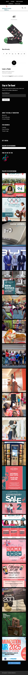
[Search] (21, 8)
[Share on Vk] (18, 54)
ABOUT (7, 1)
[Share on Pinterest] (9, 54)
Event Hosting (5, 129)
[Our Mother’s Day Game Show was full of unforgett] (14, 356)
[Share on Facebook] (3, 54)
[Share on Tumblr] (15, 54)
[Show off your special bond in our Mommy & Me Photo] (14, 575)
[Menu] (25, 8)
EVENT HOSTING (19, 1)
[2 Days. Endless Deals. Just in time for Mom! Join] (14, 502)
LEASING (12, 1)
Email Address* (6, 93)
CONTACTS (11, 3)
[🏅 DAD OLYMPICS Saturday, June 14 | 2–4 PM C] (14, 209)
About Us (4, 115)
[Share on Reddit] (21, 54)
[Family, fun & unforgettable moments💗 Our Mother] (14, 380)
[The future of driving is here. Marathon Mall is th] (14, 258)
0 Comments (14, 19)
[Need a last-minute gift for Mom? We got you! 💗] (14, 478)
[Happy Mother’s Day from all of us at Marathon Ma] (14, 429)
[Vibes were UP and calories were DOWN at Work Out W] (14, 307)
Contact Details (6, 119)
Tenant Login (17, 3)
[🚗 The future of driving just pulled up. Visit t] (14, 234)
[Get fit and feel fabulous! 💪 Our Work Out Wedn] (14, 527)
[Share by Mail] (24, 54)
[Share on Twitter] (6, 54)
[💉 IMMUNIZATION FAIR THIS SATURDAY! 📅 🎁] (14, 649)
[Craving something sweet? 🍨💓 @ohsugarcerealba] (14, 331)
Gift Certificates (6, 117)
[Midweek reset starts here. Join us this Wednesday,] (14, 185)
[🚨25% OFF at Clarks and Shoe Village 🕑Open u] (14, 600)
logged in (11, 76)
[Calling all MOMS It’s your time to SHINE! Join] (14, 551)
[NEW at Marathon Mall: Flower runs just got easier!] (14, 453)
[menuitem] (7, 1)
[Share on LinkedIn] (12, 54)
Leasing (4, 127)
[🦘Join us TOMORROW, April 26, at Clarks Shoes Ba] (14, 624)
